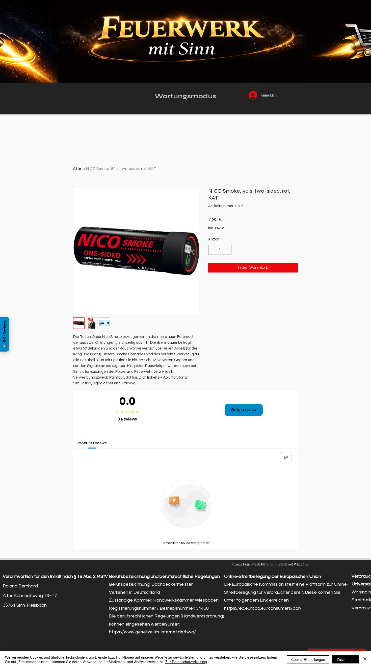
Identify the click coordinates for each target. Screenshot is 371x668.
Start (78, 169)
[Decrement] (212, 250)
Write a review (244, 409)
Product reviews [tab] (92, 443)
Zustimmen (346, 659)
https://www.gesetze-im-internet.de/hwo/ (152, 632)
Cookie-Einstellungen (308, 659)
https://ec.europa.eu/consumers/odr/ (263, 608)
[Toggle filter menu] (286, 457)
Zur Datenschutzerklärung (186, 661)
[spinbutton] (220, 250)
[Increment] (227, 250)
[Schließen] (365, 659)
